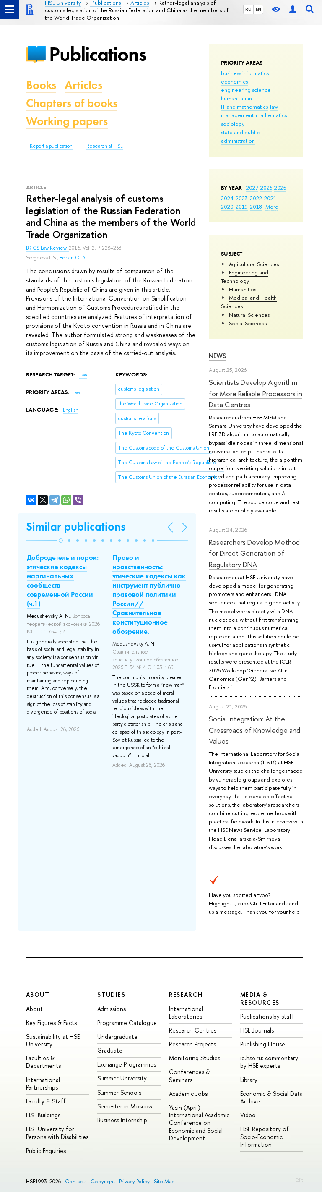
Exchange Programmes (126, 1064)
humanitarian (236, 98)
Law (83, 374)
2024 (227, 198)
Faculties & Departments (43, 1061)
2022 (256, 198)
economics (234, 81)
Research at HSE (104, 146)
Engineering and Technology (244, 277)
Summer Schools (119, 1092)
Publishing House (262, 1044)
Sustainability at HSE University (53, 1040)
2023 (242, 198)
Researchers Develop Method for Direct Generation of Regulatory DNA (254, 553)
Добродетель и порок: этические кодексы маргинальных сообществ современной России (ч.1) (63, 580)
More (271, 206)
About (37, 995)
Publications (97, 54)
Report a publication (51, 146)
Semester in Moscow (125, 1106)
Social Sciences (248, 323)
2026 (266, 187)
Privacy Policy (134, 1181)
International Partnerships (43, 1083)
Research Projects (192, 1044)
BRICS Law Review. (47, 248)
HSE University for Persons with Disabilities (57, 1132)
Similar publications (75, 526)
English (70, 410)
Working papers (67, 121)
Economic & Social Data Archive (271, 1097)
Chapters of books (71, 103)
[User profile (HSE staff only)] (292, 9)
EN (258, 9)
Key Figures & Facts (51, 1023)
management (237, 115)
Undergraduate (117, 1036)
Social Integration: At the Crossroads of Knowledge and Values (254, 730)
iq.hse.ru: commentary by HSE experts (269, 1061)
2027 (252, 187)
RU (248, 9)
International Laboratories (186, 1012)
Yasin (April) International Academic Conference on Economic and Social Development (199, 1122)
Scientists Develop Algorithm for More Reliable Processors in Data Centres (255, 393)
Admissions (111, 1009)
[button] (61, 540)
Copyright (103, 1181)
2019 (242, 206)
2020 (227, 206)
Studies (111, 995)
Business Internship (122, 1120)
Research (186, 995)
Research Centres (192, 1030)
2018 (256, 206)
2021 (270, 198)
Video (248, 1115)
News (217, 355)
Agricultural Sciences (254, 264)
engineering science (246, 90)
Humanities (242, 289)
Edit (299, 1180)
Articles (83, 85)
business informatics (245, 73)
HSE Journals (257, 1030)
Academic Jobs (188, 1094)
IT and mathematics (244, 106)
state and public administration (240, 136)
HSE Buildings (43, 1115)
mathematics (271, 115)
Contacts (75, 1181)
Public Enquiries (46, 1151)
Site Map (164, 1181)
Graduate (109, 1050)
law (274, 106)
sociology (232, 124)
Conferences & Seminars (189, 1075)
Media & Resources (260, 998)
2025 (280, 187)
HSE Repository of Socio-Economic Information (264, 1136)
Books (41, 85)
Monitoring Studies (194, 1058)
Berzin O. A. (73, 257)
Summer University (122, 1078)
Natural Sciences (249, 315)
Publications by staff (267, 1016)
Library (248, 1080)
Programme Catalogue (127, 1023)
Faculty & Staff (46, 1101)
